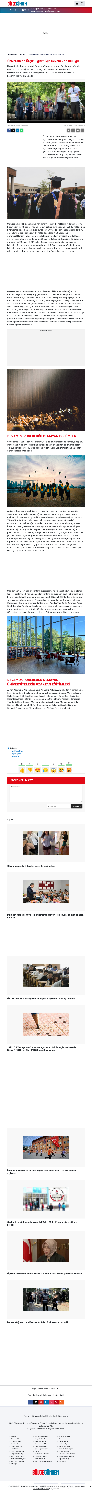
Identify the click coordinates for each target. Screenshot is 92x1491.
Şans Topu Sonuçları (41, 1449)
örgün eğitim (16, 754)
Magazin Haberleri (40, 1439)
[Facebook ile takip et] (30, 1402)
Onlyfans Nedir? (64, 1451)
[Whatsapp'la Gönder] (21, 130)
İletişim (55, 1395)
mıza (81, 1486)
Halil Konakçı (63, 1444)
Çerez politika (74, 1486)
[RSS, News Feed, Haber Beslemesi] (61, 1402)
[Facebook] (9, 130)
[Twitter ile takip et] (35, 1402)
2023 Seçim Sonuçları (17, 1461)
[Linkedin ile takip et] (46, 1402)
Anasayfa (13, 54)
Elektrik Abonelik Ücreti (42, 1444)
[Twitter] (13, 130)
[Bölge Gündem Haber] (17, 3)
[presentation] (10, 10)
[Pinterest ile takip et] (56, 1402)
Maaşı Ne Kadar (40, 1459)
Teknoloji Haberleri (40, 1441)
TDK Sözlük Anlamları (42, 1454)
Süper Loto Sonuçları (17, 1451)
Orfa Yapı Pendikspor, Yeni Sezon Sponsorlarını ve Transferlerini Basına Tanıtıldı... (45, 10)
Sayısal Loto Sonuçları (66, 1449)
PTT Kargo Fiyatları (41, 1456)
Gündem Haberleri (16, 1439)
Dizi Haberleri (15, 1444)
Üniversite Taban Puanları (67, 1454)
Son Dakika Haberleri (41, 1436)
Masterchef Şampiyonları (18, 1459)
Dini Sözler (38, 1451)
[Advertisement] (24, 149)
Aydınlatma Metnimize (41, 1489)
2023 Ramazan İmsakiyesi (43, 1461)
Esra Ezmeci (15, 1449)
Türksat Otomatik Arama (66, 1456)
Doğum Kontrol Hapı (17, 1454)
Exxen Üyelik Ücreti (17, 1446)
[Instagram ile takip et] (51, 1402)
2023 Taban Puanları (17, 1456)
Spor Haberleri (63, 1439)
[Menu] (77, 3)
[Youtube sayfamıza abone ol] (41, 1402)
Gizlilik (62, 1395)
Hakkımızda (47, 1395)
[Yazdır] (68, 130)
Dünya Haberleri (16, 1441)
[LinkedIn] (17, 130)
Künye (38, 1395)
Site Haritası (63, 1461)
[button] (73, 130)
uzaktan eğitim (17, 751)
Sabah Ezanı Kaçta (41, 1446)
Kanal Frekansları (64, 1446)
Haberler (13, 1436)
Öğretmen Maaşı (64, 1459)
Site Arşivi (14, 1464)
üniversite (15, 756)
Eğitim (22, 54)
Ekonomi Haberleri (64, 1436)
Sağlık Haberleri (63, 1441)
